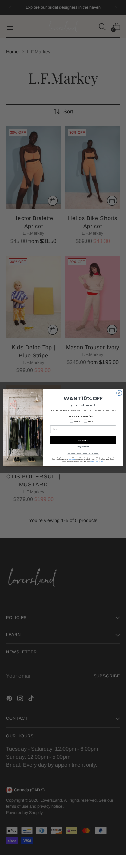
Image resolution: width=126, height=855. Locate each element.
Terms (101, 461)
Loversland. (71, 459)
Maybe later (83, 446)
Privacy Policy (94, 461)
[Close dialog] (119, 392)
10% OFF (83, 440)
